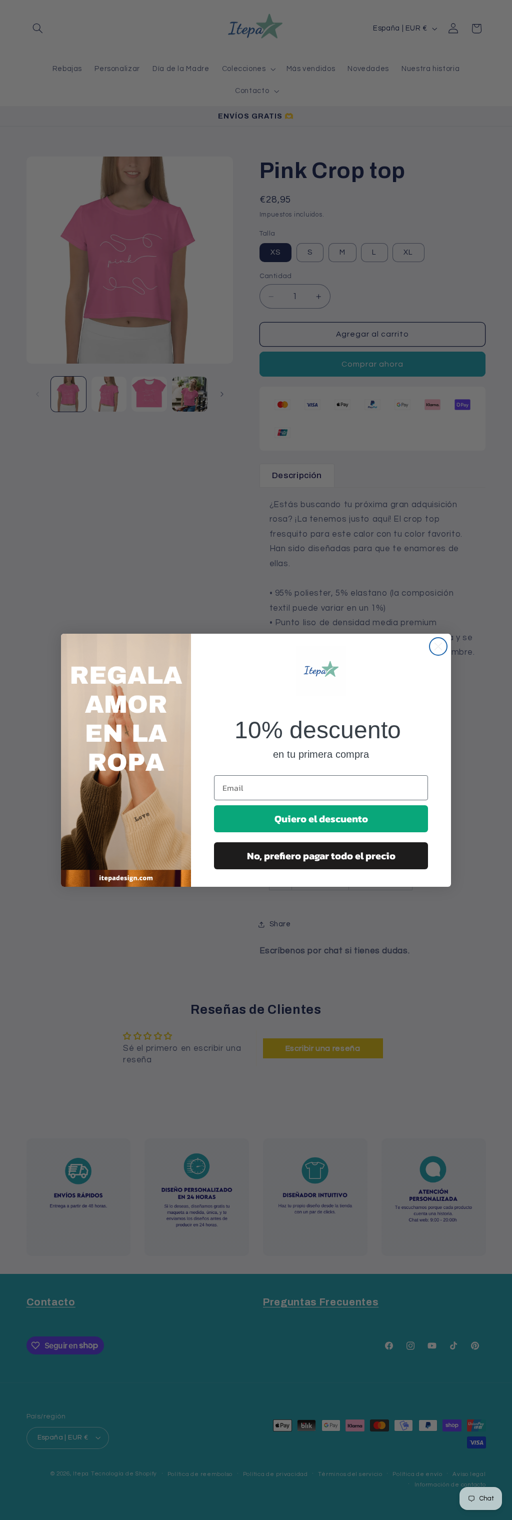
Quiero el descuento (321, 818)
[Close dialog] (438, 646)
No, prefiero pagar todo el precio (321, 855)
